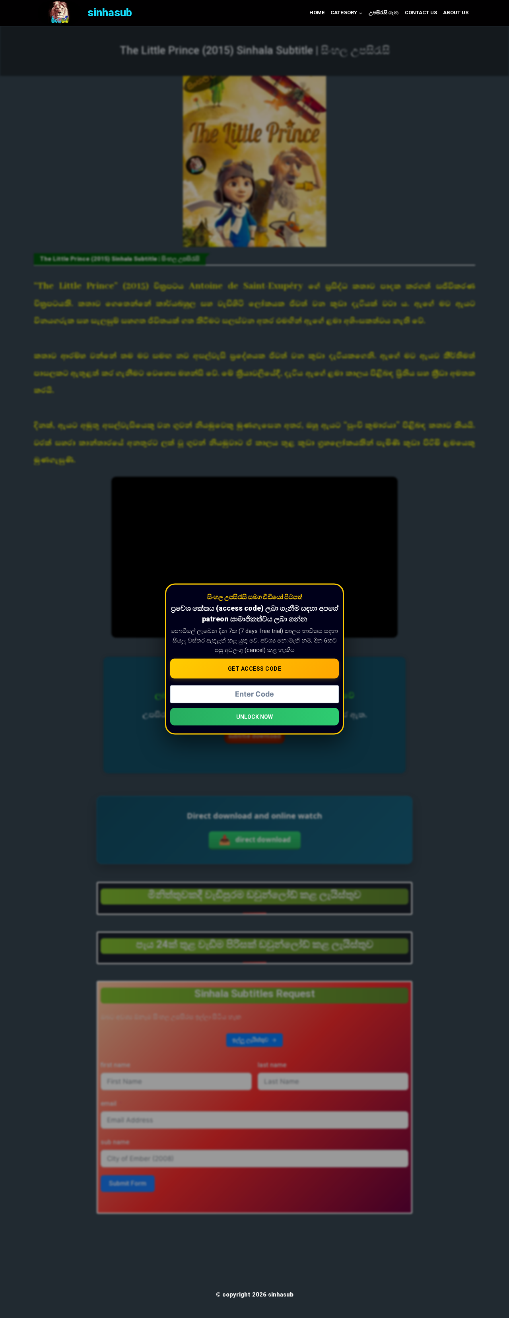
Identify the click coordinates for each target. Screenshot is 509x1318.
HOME (316, 13)
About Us (455, 13)
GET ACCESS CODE (255, 668)
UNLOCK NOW (254, 717)
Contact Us (421, 13)
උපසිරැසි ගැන (383, 13)
